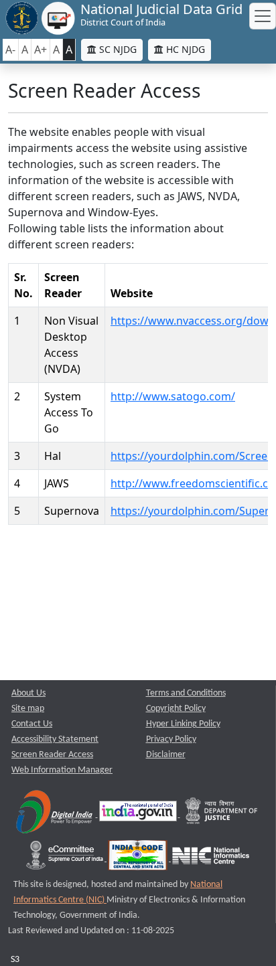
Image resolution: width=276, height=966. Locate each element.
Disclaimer (166, 754)
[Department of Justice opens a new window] (221, 814)
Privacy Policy (171, 739)
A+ (40, 49)
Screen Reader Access (52, 754)
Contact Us (31, 724)
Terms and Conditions (186, 693)
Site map (27, 708)
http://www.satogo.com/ (173, 396)
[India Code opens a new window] (139, 858)
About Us (28, 693)
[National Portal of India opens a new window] (139, 814)
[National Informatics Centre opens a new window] (211, 858)
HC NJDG (184, 49)
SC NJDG (116, 49)
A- (10, 49)
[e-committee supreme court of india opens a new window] (66, 858)
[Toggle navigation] (262, 16)
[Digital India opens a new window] (55, 814)
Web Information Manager (62, 770)
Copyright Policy (176, 708)
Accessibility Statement (54, 739)
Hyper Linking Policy (183, 724)
